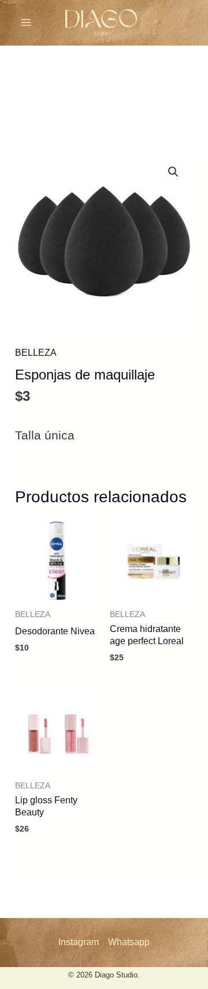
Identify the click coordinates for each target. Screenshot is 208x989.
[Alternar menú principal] (26, 22)
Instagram (78, 942)
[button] (173, 171)
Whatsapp (129, 942)
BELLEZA (36, 353)
